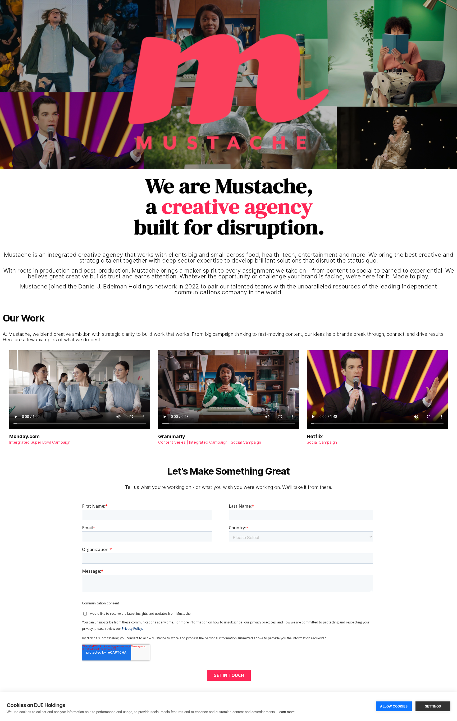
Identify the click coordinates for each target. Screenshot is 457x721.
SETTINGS (433, 706)
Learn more (286, 712)
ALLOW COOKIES (394, 706)
